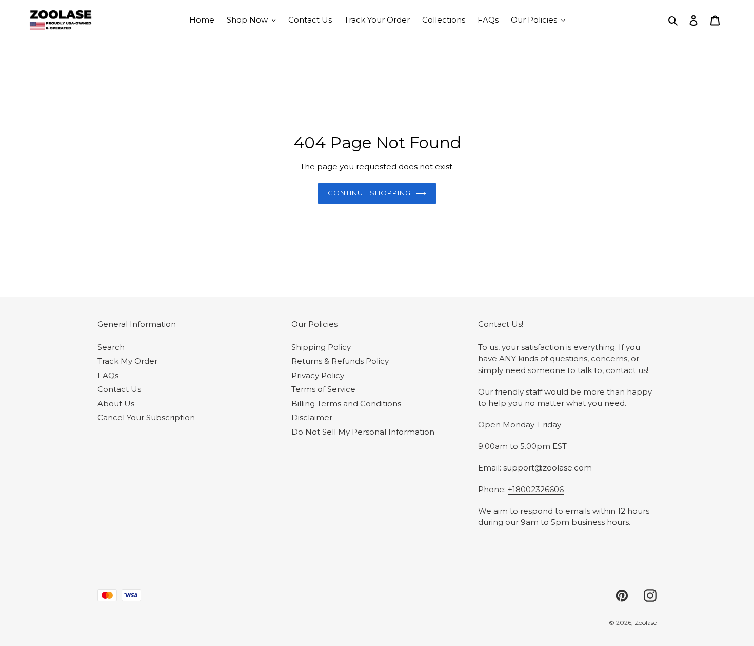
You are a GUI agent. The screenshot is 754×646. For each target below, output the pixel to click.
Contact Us (119, 389)
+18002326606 (536, 489)
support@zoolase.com (547, 468)
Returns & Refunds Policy (340, 361)
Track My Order (127, 361)
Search (111, 347)
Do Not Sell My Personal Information (362, 432)
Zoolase (645, 623)
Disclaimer (311, 417)
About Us (115, 403)
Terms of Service (323, 389)
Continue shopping (369, 193)
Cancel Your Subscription (146, 417)
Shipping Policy (321, 347)
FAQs (107, 375)
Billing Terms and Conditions (346, 403)
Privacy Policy (317, 375)
